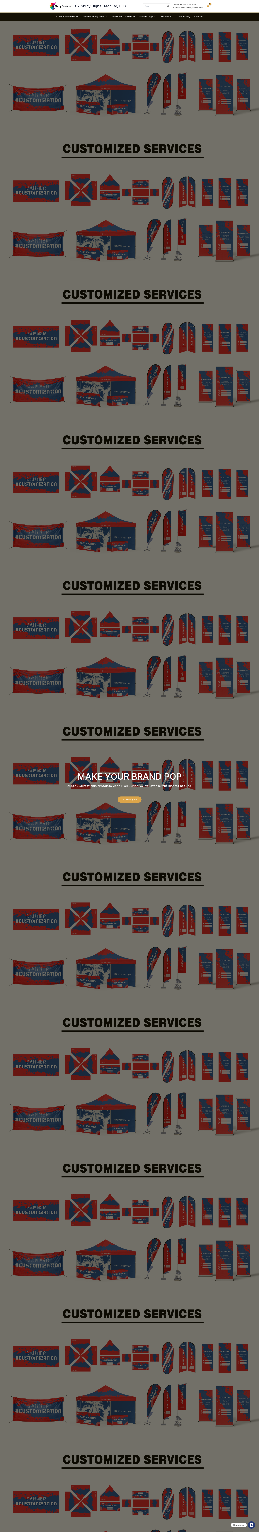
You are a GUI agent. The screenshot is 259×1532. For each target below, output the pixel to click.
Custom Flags (146, 16)
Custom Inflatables (65, 16)
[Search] (168, 6)
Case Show (165, 16)
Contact (198, 16)
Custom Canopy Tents (93, 16)
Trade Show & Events (121, 16)
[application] (76, 17)
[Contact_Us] (251, 1525)
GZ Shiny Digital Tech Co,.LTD (100, 6)
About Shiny (184, 16)
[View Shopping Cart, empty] (207, 6)
